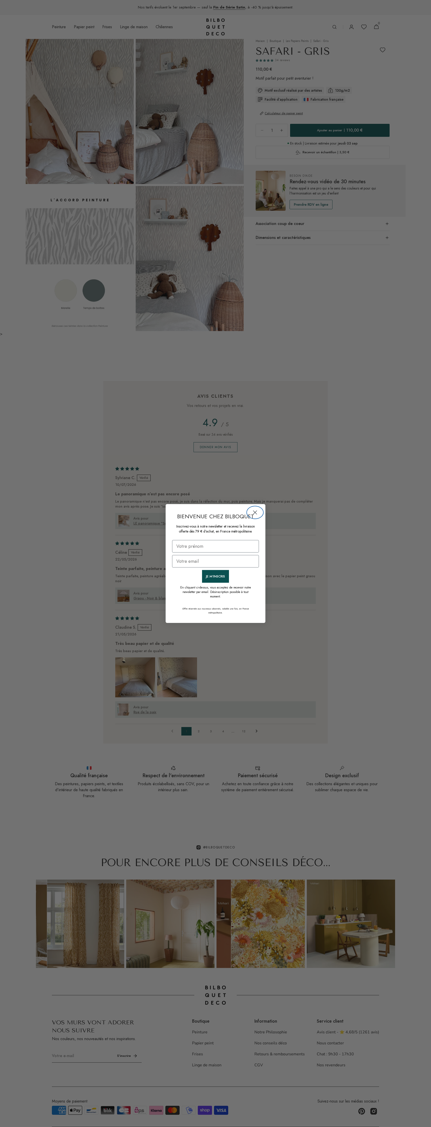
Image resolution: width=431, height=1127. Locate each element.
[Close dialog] (255, 512)
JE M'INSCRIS (215, 576)
